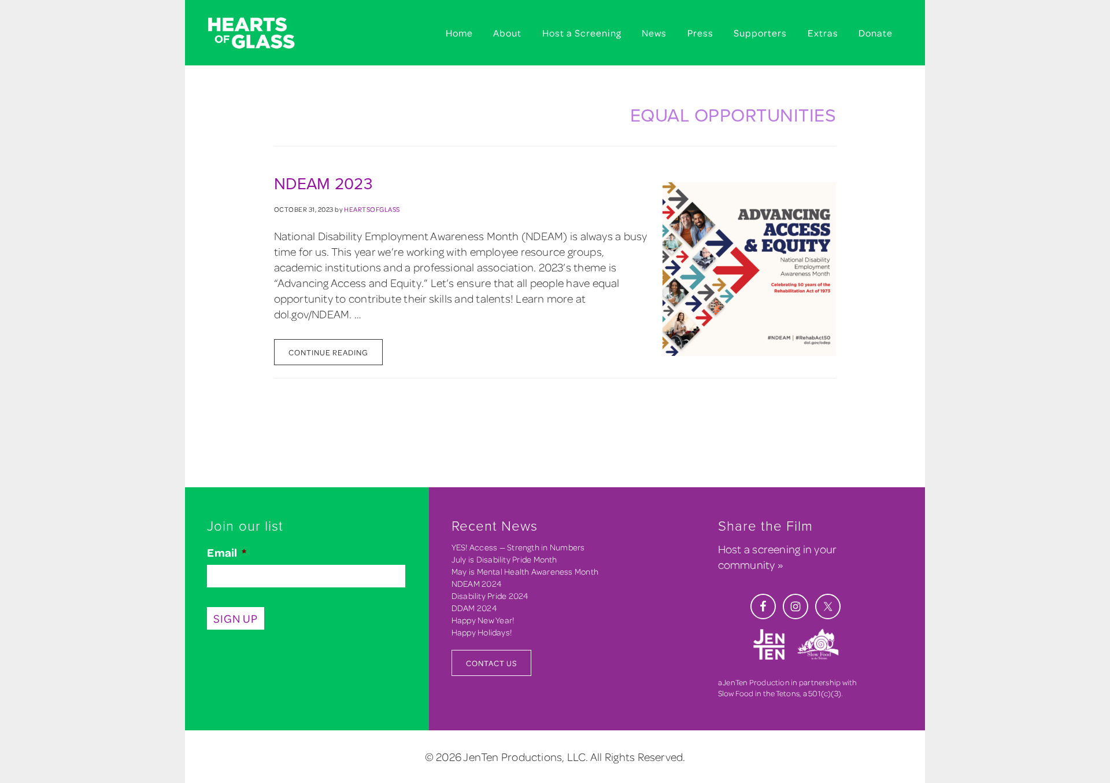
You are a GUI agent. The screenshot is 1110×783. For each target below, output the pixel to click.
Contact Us (491, 662)
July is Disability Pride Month (504, 559)
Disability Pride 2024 (490, 596)
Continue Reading (328, 352)
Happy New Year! (483, 620)
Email (226, 552)
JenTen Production (756, 682)
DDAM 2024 (474, 608)
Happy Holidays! (482, 632)
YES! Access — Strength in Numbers (518, 547)
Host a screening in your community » (777, 556)
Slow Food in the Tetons (759, 693)
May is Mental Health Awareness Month (525, 571)
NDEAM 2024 (477, 584)
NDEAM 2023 (323, 184)
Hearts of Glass (266, 33)
